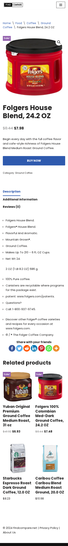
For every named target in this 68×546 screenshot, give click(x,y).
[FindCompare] (14, 5)
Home (7, 23)
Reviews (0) (11, 207)
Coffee (31, 23)
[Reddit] (26, 348)
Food (18, 23)
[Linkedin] (34, 348)
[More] (56, 348)
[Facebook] (12, 348)
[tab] (11, 192)
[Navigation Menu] (60, 5)
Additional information (20, 199)
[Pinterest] (41, 348)
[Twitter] (19, 348)
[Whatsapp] (49, 348)
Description (11, 191)
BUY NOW (34, 161)
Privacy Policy (49, 528)
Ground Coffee (23, 172)
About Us (9, 532)
